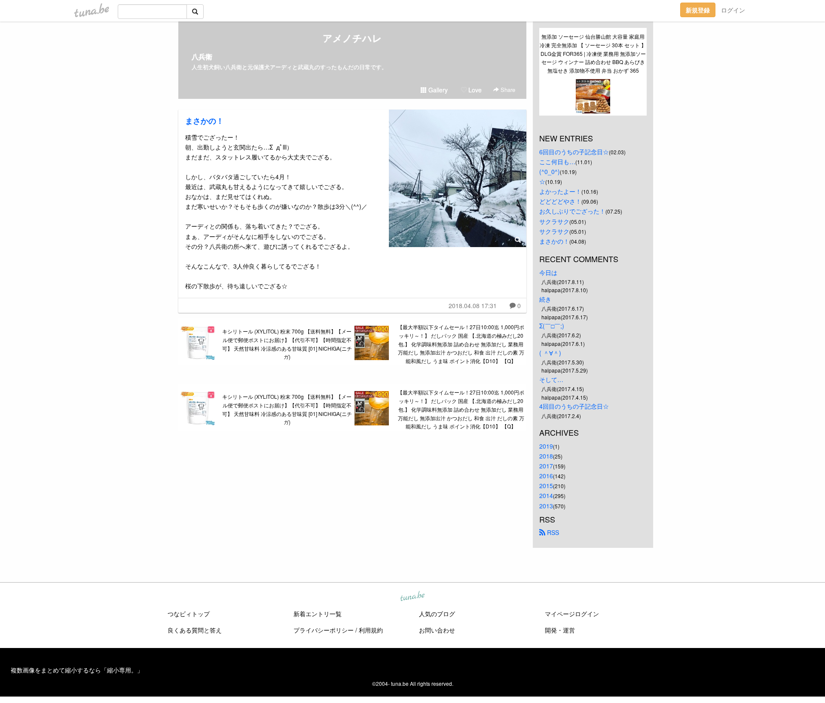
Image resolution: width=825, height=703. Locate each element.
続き (545, 299)
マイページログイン (572, 613)
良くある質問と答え (195, 630)
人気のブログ (437, 613)
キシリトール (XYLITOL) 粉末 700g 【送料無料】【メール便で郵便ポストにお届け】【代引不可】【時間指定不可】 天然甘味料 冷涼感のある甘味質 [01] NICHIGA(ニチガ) (287, 343)
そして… (551, 379)
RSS (552, 532)
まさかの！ (204, 120)
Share (507, 90)
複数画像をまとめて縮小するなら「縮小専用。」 (77, 670)
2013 (546, 505)
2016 (546, 475)
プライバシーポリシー (323, 630)
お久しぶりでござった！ (572, 211)
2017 (546, 466)
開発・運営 (560, 630)
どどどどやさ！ (560, 201)
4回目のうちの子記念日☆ (574, 406)
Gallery (437, 90)
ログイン (733, 10)
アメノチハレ (352, 38)
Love (474, 90)
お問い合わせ (437, 630)
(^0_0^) (549, 171)
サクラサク (554, 221)
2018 (546, 456)
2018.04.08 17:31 (473, 305)
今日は (548, 272)
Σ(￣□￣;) (551, 325)
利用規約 (371, 630)
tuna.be (412, 596)
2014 (546, 495)
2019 (546, 446)
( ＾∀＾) (550, 352)
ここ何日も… (557, 161)
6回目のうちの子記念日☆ (574, 151)
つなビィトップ (189, 613)
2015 (546, 485)
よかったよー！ (560, 191)
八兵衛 (202, 56)
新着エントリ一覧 (317, 613)
